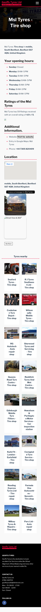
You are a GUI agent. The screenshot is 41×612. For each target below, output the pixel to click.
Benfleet (8, 244)
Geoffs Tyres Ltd (8, 578)
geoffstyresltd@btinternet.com (13, 583)
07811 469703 (7, 580)
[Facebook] (4, 603)
